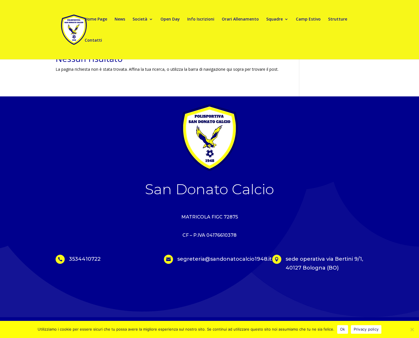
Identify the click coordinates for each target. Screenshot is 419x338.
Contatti (93, 40)
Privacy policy (366, 329)
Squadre (274, 19)
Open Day (170, 19)
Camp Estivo (308, 19)
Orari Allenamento (240, 19)
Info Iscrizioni (200, 19)
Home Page (96, 19)
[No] (412, 329)
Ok (342, 329)
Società (140, 19)
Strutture (337, 19)
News (120, 19)
